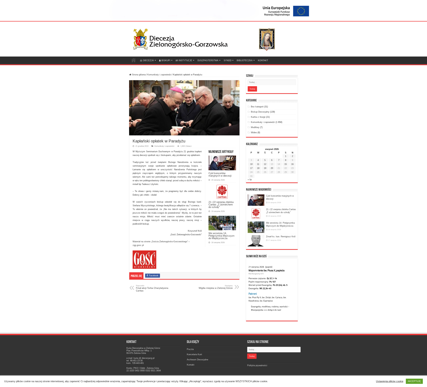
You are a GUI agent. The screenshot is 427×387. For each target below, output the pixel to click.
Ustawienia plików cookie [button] (389, 381)
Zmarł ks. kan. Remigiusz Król (280, 236)
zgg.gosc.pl (138, 245)
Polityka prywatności (257, 365)
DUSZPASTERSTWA (207, 60)
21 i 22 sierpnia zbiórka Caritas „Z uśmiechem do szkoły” (221, 204)
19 (265, 168)
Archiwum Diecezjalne (197, 359)
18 (258, 168)
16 (292, 164)
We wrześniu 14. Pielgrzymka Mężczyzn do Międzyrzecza (221, 236)
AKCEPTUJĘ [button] (414, 381)
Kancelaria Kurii (194, 354)
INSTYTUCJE (185, 60)
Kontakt (190, 364)
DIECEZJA (148, 60)
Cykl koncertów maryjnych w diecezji (219, 174)
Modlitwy (255, 127)
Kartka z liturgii (258, 117)
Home (133, 60)
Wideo (254, 132)
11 (258, 164)
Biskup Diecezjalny (260, 112)
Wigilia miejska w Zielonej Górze (216, 287)
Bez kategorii (257, 106)
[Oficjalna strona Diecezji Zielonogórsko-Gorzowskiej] (207, 38)
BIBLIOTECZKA (245, 60)
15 (285, 164)
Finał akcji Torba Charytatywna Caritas (152, 288)
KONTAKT (263, 60)
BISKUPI (165, 60)
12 (265, 164)
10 (251, 164)
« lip (250, 179)
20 (272, 168)
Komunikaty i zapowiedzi (159, 74)
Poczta (190, 349)
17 (251, 168)
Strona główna (138, 74)
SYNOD (227, 60)
